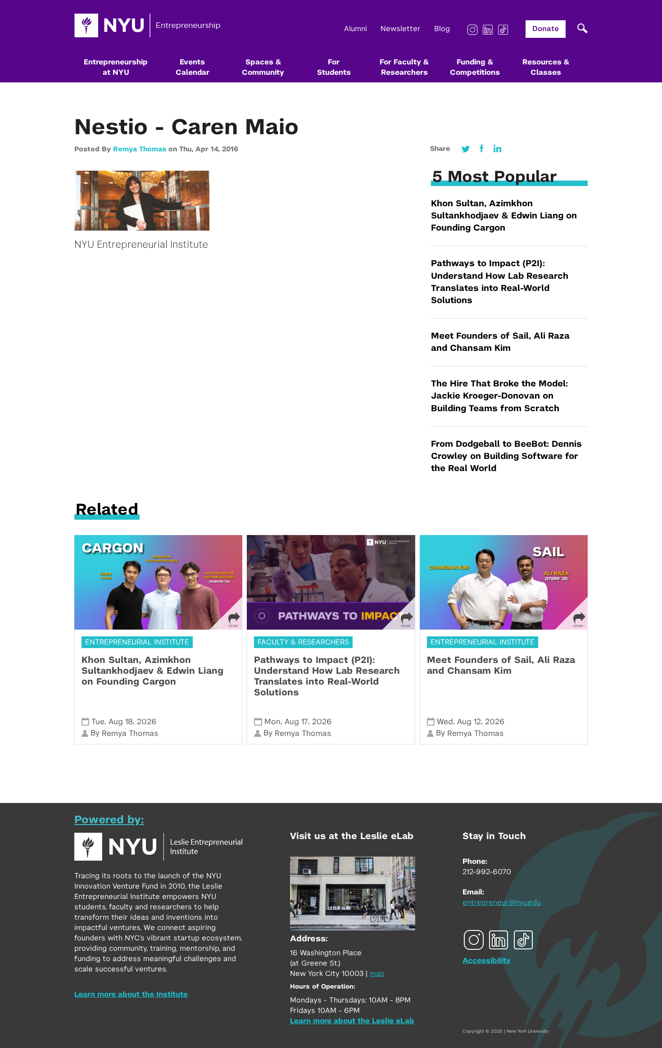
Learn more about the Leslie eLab (352, 1021)
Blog (442, 28)
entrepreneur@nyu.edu (501, 902)
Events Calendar (192, 67)
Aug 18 (121, 722)
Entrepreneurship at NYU (116, 67)
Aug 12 (469, 722)
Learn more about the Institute (131, 994)
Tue (97, 722)
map (377, 973)
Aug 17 (296, 722)
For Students (334, 67)
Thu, (187, 149)
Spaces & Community (263, 67)
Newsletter (401, 28)
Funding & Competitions (475, 67)
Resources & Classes (545, 67)
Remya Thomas (139, 149)
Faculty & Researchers (303, 642)
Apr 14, (208, 149)
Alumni (355, 28)
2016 (230, 149)
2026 (146, 722)
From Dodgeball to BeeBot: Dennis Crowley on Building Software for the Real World (506, 456)
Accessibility (486, 960)
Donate (545, 28)
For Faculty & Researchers (404, 67)
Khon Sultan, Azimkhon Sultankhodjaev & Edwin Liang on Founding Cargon (504, 216)
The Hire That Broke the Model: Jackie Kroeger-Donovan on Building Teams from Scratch (499, 396)
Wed (445, 722)
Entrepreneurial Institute (137, 642)
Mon (272, 722)
